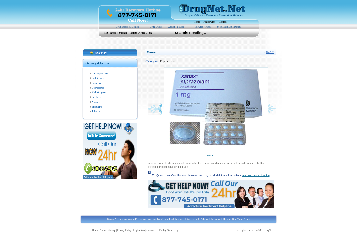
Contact (222, 21)
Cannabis (96, 83)
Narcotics (96, 102)
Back (270, 52)
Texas (247, 219)
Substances (110, 32)
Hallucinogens (99, 92)
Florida (226, 219)
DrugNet (268, 230)
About (103, 230)
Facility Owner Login (141, 32)
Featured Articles (203, 26)
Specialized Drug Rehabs (229, 26)
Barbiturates (98, 78)
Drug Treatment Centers (127, 26)
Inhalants (96, 97)
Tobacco (96, 111)
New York (237, 219)
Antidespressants (100, 73)
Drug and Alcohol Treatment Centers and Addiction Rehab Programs (151, 219)
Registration (209, 21)
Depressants (98, 87)
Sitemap (111, 230)
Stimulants (97, 106)
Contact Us (151, 230)
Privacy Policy (124, 230)
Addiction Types (176, 26)
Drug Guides (156, 26)
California (215, 219)
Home (197, 21)
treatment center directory (256, 175)
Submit (123, 32)
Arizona (204, 219)
